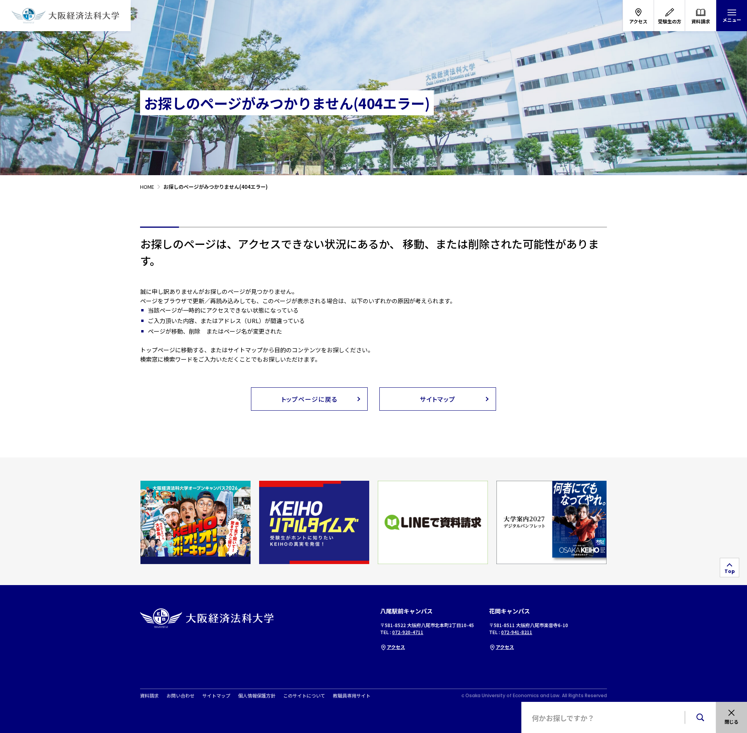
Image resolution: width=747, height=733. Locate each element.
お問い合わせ (181, 695)
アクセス (396, 646)
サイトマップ (216, 695)
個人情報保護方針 (256, 695)
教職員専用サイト (351, 695)
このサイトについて (304, 695)
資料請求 (149, 695)
